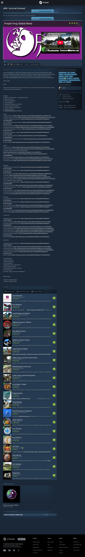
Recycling (50, 550)
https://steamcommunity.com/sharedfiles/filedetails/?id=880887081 (31, 177)
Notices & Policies (63, 547)
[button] (5, 61)
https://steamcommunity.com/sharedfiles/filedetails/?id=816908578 (34, 185)
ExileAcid (76, 78)
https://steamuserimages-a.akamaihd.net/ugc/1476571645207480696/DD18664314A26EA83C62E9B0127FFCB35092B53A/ (46, 354)
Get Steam (76, 542)
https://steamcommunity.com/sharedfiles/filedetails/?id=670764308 (27, 175)
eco (69, 72)
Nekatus (68, 82)
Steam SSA (35, 544)
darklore (61, 76)
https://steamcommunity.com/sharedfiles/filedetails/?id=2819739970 (32, 160)
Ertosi (66, 76)
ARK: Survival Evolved (8, 15)
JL (64, 82)
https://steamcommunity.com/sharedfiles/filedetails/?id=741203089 (33, 125)
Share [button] (27, 64)
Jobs (49, 544)
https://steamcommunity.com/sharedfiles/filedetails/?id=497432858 (32, 221)
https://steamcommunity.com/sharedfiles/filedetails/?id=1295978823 (35, 127)
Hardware (50, 547)
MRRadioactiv (62, 72)
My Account (76, 550)
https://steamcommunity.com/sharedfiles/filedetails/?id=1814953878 (22, 152)
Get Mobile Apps (77, 544)
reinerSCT (69, 78)
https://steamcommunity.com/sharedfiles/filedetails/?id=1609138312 (31, 142)
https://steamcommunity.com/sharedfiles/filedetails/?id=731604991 (31, 147)
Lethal (71, 76)
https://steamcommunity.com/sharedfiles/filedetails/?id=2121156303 (35, 230)
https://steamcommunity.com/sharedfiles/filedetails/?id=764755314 (36, 117)
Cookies (61, 550)
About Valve (51, 542)
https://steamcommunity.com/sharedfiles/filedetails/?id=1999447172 (32, 115)
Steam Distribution (37, 550)
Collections (22, 15)
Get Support (76, 547)
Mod (67, 101)
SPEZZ (60, 82)
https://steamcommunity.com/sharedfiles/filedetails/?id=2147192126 (34, 159)
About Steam (36, 542)
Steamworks (36, 547)
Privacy (61, 542)
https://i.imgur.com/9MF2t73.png (21, 398)
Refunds (61, 553)
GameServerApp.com (74, 80)
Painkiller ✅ (62, 78)
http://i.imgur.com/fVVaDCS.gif (35, 310)
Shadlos (61, 74)
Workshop (16, 15)
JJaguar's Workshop (30, 15)
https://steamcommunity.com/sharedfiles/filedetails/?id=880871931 (33, 173)
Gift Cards (35, 553)
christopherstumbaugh (70, 74)
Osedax (73, 72)
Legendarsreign (63, 80)
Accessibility (62, 544)
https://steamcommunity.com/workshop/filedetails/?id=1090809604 (35, 190)
